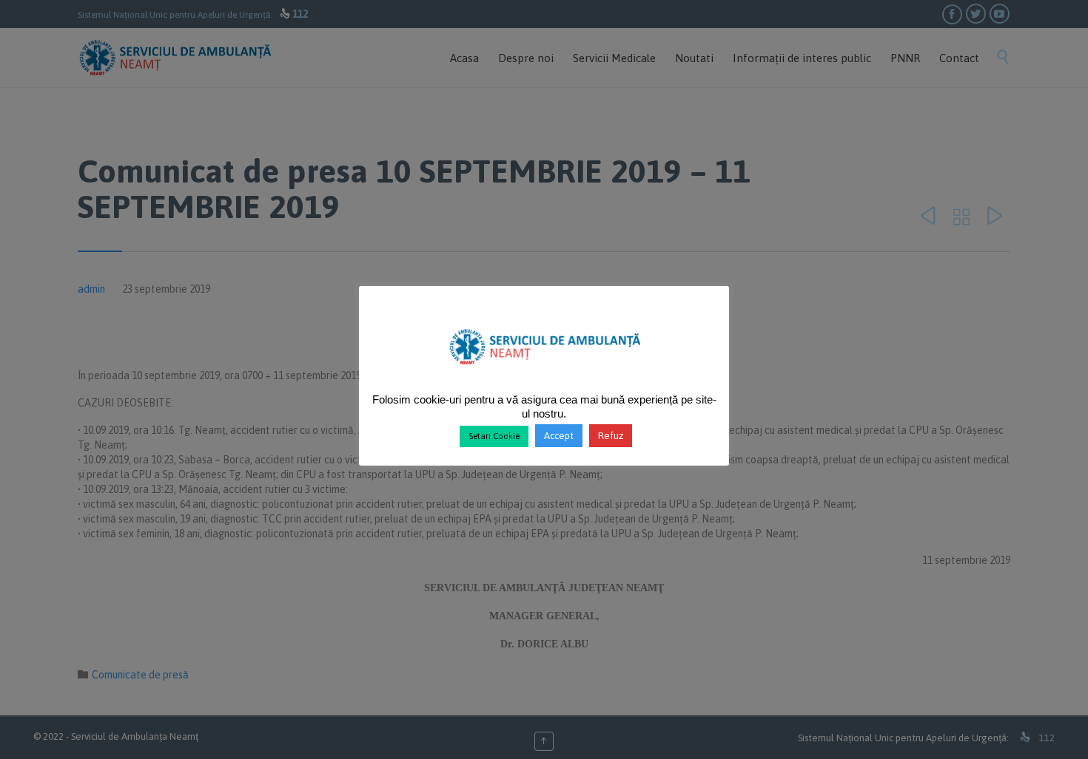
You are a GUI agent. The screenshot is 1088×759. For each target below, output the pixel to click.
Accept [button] (559, 435)
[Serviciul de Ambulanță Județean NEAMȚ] (544, 371)
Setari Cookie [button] (494, 436)
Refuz (610, 435)
